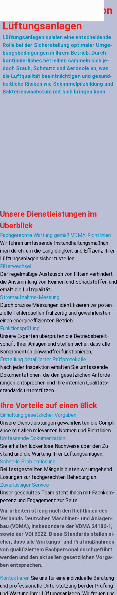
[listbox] (58, 313)
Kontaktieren (15, 578)
